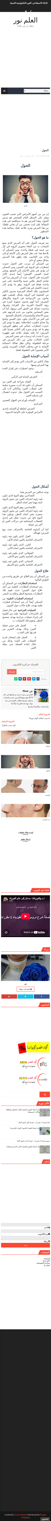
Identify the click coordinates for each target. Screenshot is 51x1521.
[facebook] (31, 11)
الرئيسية (47, 1258)
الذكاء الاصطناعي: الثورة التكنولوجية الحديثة (28, 3)
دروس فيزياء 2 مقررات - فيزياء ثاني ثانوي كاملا (33, 1141)
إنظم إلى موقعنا (24, 989)
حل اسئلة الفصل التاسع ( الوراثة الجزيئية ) (24, 1128)
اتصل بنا (47, 1265)
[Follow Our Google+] (9, 996)
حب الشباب (46, 820)
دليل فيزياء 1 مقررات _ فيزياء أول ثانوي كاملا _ (34, 1122)
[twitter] (26, 11)
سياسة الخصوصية (43, 1263)
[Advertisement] (25, 58)
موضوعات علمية (25, 156)
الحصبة (47, 795)
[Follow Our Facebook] (42, 996)
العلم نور (25, 20)
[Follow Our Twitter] (25, 996)
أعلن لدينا (46, 1261)
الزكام (48, 746)
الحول (48, 771)
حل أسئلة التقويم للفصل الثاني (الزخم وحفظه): (22, 1147)
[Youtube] (21, 9)
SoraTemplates (20, 1515)
